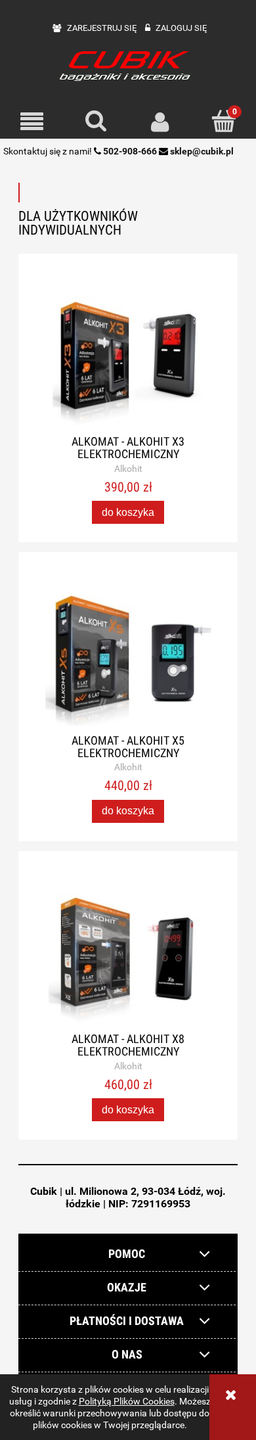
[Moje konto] (160, 121)
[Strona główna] (128, 64)
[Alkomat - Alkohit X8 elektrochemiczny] (128, 954)
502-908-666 (130, 151)
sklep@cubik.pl (202, 151)
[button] (32, 122)
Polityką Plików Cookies (127, 1401)
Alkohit (128, 468)
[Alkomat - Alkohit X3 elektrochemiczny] (128, 357)
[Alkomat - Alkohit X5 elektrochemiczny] (128, 655)
